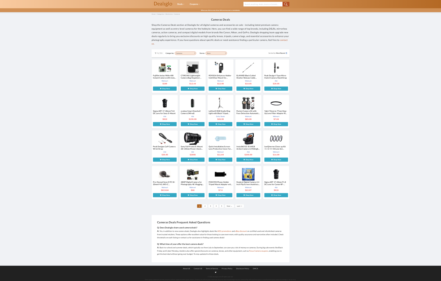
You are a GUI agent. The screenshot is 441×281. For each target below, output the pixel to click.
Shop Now (165, 89)
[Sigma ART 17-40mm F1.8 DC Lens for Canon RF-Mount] (276, 174)
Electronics (169, 14)
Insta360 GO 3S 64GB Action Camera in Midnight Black (247, 147)
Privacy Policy (227, 268)
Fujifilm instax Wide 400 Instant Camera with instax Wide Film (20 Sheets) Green (164, 76)
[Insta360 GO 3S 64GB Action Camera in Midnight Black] (248, 138)
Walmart (165, 81)
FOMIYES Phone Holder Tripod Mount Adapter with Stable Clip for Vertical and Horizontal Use (220, 183)
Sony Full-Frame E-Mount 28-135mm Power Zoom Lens (192, 147)
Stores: (202, 53)
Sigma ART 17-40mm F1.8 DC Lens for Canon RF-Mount (275, 183)
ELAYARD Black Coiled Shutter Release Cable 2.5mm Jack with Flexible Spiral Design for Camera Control (247, 76)
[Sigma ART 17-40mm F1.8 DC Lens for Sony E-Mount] (165, 103)
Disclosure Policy (242, 268)
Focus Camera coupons (258, 251)
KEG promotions (224, 231)
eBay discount (241, 231)
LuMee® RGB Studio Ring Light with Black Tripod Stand (219, 112)
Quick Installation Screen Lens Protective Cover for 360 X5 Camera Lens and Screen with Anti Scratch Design (220, 147)
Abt (276, 81)
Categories (160, 14)
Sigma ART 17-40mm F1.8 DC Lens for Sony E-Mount (164, 112)
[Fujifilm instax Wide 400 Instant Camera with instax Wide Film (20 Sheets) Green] (165, 67)
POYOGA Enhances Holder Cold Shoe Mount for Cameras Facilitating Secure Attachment (220, 76)
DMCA (255, 268)
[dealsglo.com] (163, 4)
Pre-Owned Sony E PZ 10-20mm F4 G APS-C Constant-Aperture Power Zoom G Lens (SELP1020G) (164, 183)
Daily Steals (220, 116)
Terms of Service (212, 268)
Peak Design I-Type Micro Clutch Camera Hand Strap (275, 76)
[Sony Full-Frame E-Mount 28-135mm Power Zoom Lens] (192, 138)
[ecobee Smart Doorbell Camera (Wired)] (192, 103)
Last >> (239, 206)
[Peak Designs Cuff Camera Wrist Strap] (165, 138)
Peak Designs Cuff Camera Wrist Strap (164, 147)
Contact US (198, 268)
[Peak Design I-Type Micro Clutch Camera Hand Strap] (276, 67)
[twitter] (215, 272)
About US (186, 268)
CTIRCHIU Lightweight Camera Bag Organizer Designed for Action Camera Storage (190, 76)
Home (153, 14)
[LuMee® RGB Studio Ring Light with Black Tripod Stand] (220, 103)
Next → (229, 206)
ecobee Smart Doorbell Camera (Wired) (190, 112)
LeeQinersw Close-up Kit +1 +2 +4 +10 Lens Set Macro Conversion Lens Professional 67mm (275, 147)
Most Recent (280, 53)
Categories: (170, 53)
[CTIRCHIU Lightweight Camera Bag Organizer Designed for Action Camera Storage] (192, 67)
